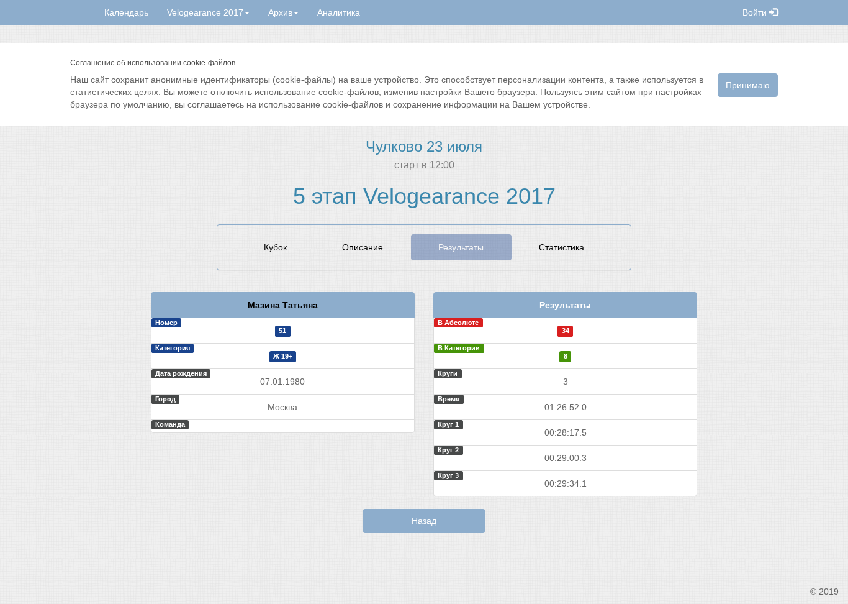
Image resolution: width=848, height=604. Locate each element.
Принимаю (748, 85)
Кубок (275, 247)
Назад (424, 521)
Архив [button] (280, 12)
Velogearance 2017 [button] (205, 12)
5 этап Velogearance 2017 (424, 196)
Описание (362, 247)
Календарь (126, 12)
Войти (755, 12)
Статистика (561, 247)
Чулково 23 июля (424, 146)
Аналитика (338, 12)
